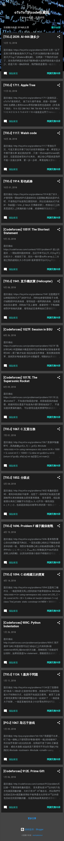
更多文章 (32, 818)
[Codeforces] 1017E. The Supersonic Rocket (20, 379)
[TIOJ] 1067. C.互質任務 (19, 429)
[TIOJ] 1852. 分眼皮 (17, 477)
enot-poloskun (38, 835)
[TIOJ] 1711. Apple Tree (19, 85)
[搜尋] (60, 6)
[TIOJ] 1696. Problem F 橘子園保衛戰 (28, 526)
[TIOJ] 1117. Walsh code (20, 133)
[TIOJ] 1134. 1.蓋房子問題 (21, 674)
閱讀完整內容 (53, 73)
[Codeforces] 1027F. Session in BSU (28, 329)
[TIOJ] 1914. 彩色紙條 (18, 181)
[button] (58, 37)
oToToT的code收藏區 (32, 12)
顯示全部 (55, 27)
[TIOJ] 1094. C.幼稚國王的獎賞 (24, 574)
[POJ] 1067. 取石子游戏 (19, 723)
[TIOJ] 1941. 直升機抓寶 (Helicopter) (28, 281)
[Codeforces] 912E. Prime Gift (24, 771)
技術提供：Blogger (33, 829)
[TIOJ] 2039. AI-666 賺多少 (21, 37)
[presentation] (30, 53)
